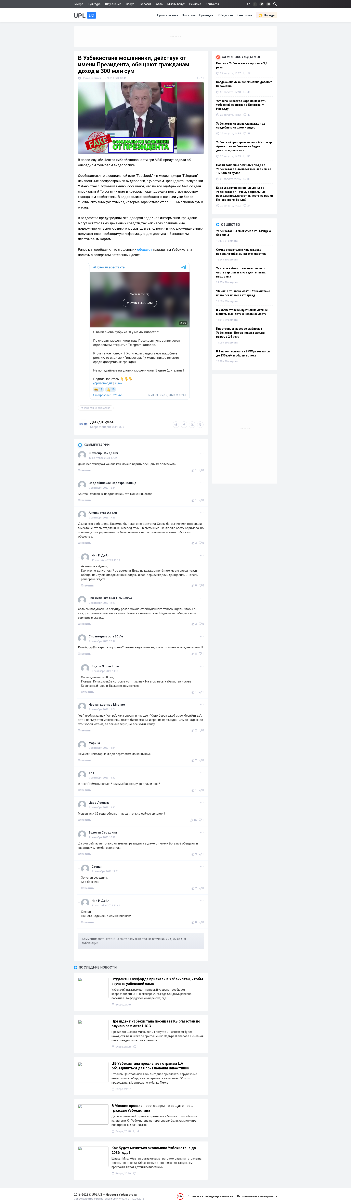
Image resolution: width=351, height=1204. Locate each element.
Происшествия (167, 15)
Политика (189, 15)
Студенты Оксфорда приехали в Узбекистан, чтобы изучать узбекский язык (157, 981)
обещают (144, 249)
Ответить (84, 470)
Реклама (195, 4)
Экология (145, 4)
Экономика (244, 15)
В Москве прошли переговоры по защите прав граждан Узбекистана (152, 1108)
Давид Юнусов (102, 422)
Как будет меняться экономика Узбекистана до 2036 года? (154, 1150)
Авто (159, 4)
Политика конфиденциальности (210, 1196)
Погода (269, 15)
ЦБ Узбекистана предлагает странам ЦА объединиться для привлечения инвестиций (150, 1065)
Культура (94, 4)
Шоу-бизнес (113, 4)
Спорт (130, 4)
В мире (78, 4)
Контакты (212, 4)
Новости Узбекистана (96, 407)
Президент (207, 15)
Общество (225, 15)
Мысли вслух (176, 4)
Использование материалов (257, 1196)
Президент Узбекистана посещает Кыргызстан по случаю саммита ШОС (156, 1023)
